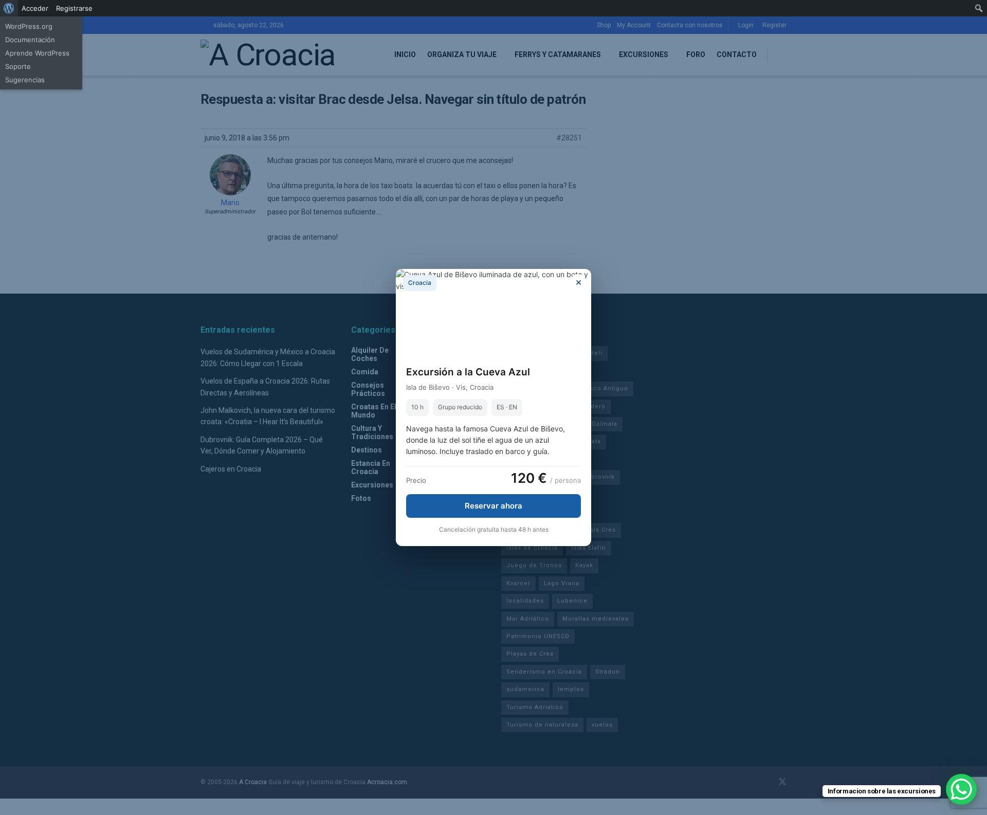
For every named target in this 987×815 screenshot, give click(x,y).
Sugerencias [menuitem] (25, 80)
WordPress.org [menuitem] (28, 26)
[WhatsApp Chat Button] (961, 789)
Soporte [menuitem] (18, 66)
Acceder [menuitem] (35, 8)
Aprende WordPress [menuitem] (37, 53)
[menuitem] (9, 8)
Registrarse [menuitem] (74, 8)
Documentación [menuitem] (30, 39)
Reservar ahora (493, 506)
